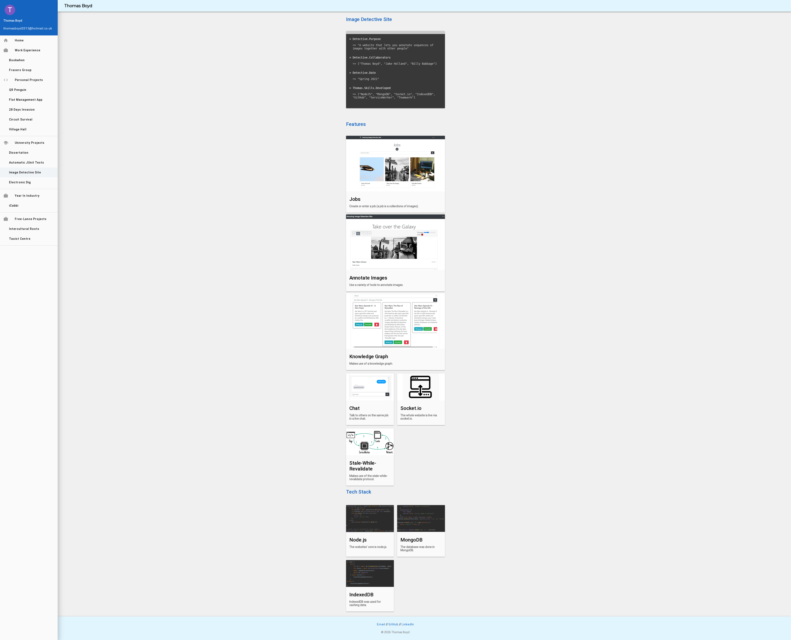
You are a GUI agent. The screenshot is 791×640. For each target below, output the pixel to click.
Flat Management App (25, 99)
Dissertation (18, 152)
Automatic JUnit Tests (26, 162)
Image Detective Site (25, 172)
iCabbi (13, 205)
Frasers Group (20, 70)
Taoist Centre (19, 238)
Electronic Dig (20, 182)
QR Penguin (17, 89)
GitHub (393, 624)
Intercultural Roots (24, 228)
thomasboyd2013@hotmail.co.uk (27, 28)
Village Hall (18, 129)
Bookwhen (17, 60)
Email (381, 624)
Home (13, 40)
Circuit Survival (21, 119)
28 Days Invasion (22, 109)
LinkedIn (408, 624)
